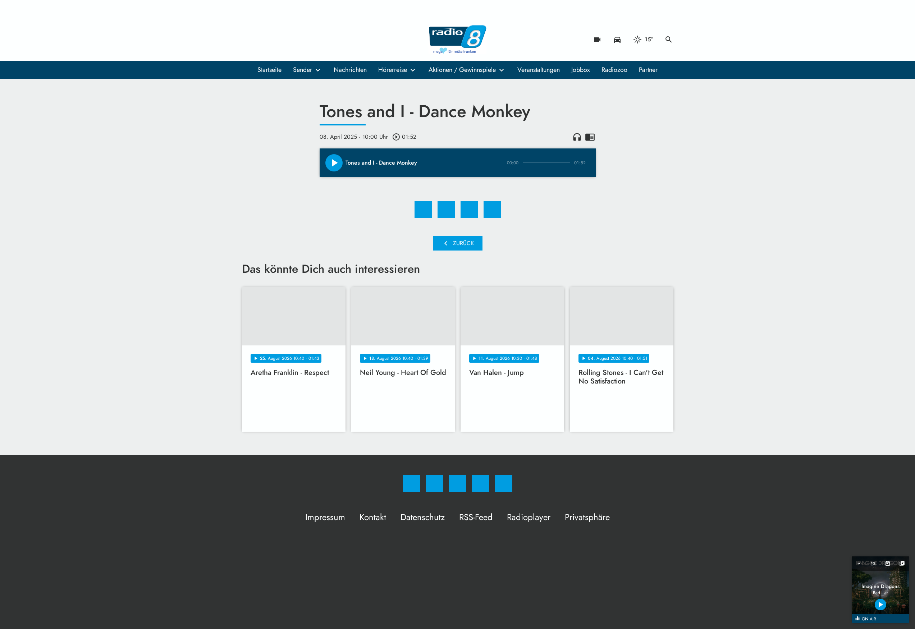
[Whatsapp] (278, 39)
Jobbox (580, 69)
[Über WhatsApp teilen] (469, 209)
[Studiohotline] (292, 39)
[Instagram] (263, 39)
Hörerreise (392, 69)
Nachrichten (350, 69)
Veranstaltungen (538, 69)
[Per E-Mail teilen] (492, 209)
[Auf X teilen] (446, 209)
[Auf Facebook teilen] (423, 209)
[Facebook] (249, 39)
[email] (306, 39)
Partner (648, 69)
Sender (302, 69)
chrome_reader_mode (590, 137)
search (668, 39)
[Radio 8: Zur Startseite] (458, 39)
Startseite (269, 69)
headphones (577, 137)
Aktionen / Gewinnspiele (462, 69)
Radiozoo (614, 69)
